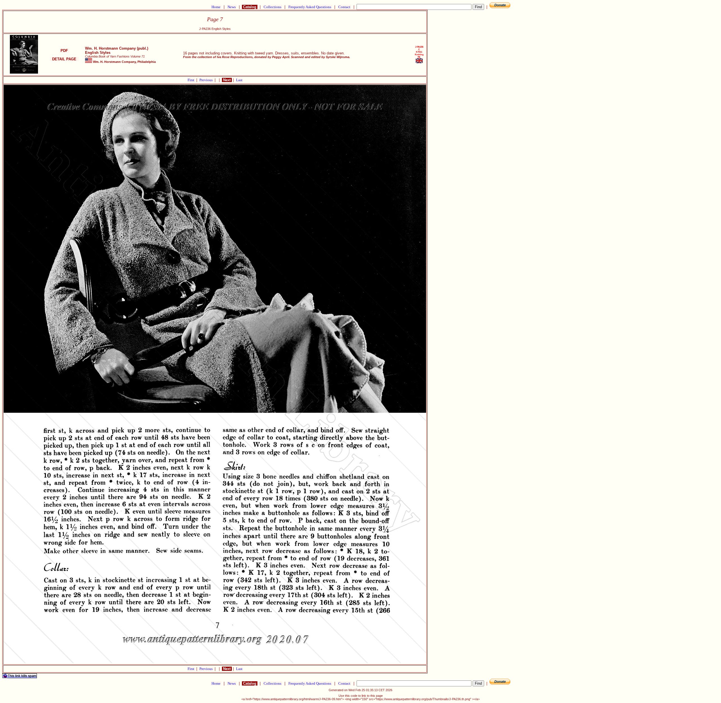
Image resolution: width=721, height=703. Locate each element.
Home (216, 7)
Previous (206, 80)
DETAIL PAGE (64, 59)
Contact (344, 7)
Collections (272, 7)
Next (227, 80)
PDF (64, 51)
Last (239, 80)
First (191, 80)
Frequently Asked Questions (310, 7)
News (232, 7)
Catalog (249, 7)
